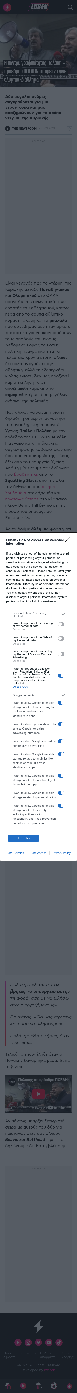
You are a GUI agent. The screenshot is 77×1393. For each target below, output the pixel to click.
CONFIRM (23, 838)
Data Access (38, 853)
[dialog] (38, 696)
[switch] (61, 624)
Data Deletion (15, 853)
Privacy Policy (62, 853)
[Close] (69, 540)
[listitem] (38, 614)
